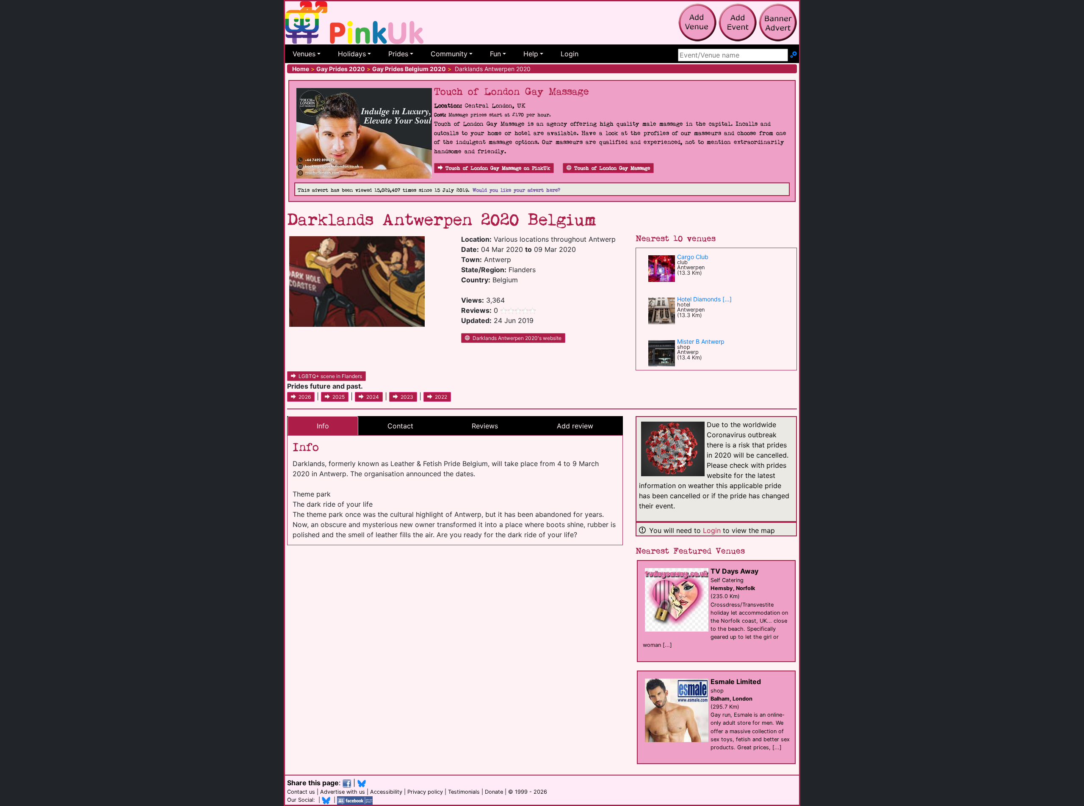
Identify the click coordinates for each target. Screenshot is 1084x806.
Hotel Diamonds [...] (704, 299)
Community (449, 54)
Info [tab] (323, 426)
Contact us (301, 792)
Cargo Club (692, 256)
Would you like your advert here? (516, 190)
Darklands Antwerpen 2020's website (517, 338)
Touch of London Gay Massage (612, 168)
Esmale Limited (736, 681)
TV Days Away (734, 571)
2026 (305, 397)
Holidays (352, 54)
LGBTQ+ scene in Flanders (330, 376)
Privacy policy (425, 792)
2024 (372, 397)
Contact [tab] (400, 426)
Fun (495, 54)
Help (530, 54)
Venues (304, 54)
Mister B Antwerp (701, 341)
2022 (441, 397)
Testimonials (464, 792)
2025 (338, 397)
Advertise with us (342, 792)
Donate (494, 792)
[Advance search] (793, 55)
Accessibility (386, 792)
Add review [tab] (575, 426)
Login (569, 54)
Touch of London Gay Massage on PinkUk (497, 168)
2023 (407, 397)
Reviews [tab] (485, 426)
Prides (398, 54)
